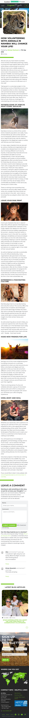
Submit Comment (9, 525)
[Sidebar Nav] (26, 5)
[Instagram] (19, 715)
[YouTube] (22, 715)
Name (4, 503)
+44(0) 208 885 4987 (7, 710)
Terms (12, 714)
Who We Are (18, 693)
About (7, 714)
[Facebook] (15, 715)
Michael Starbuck (13, 50)
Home (3, 714)
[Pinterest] (25, 715)
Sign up (5, 660)
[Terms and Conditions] (21, 703)
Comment (5, 509)
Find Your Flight (18, 695)
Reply (7, 564)
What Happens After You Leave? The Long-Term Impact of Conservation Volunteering (15, 621)
